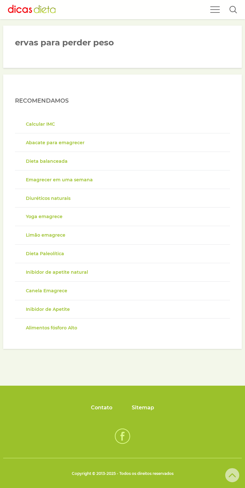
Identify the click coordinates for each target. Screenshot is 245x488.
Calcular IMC (40, 124)
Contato (101, 408)
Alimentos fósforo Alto (51, 328)
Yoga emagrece (44, 216)
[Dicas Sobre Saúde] (32, 9)
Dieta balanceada (47, 161)
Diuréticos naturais (48, 198)
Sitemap (143, 408)
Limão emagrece (45, 235)
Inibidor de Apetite (48, 309)
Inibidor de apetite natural (57, 272)
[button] (233, 10)
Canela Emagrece (46, 291)
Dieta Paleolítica (45, 253)
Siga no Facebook (122, 436)
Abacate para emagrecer (55, 143)
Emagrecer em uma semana (59, 180)
